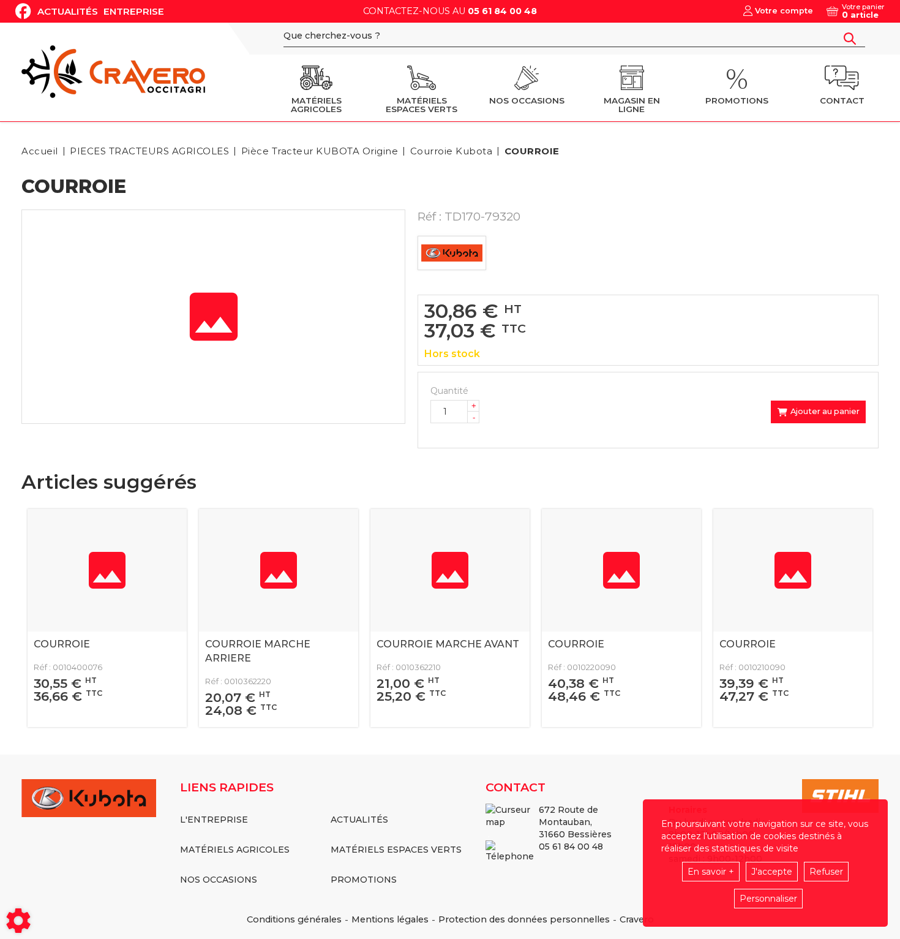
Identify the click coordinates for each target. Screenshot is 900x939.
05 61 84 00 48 (502, 11)
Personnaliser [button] (768, 898)
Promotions (364, 879)
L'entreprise (214, 819)
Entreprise (133, 11)
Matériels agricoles (235, 849)
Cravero (637, 919)
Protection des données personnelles (524, 919)
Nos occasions (218, 879)
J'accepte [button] (771, 871)
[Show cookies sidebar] (18, 920)
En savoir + (711, 871)
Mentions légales (390, 919)
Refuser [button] (826, 871)
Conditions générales (294, 919)
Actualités (67, 11)
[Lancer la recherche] (849, 38)
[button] (530, 151)
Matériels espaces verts (396, 849)
